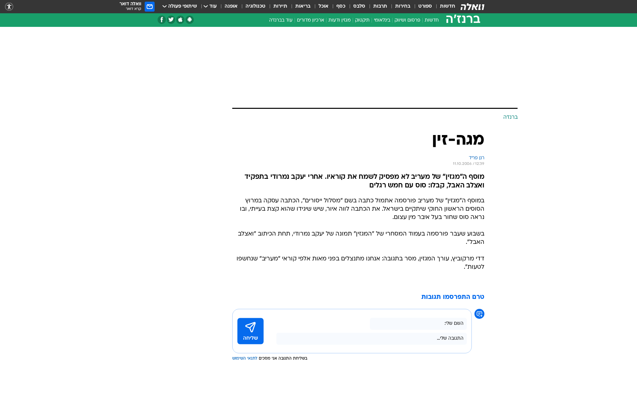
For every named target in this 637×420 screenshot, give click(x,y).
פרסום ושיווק (407, 20)
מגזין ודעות (339, 20)
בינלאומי (382, 20)
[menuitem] (443, 6)
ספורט (425, 6)
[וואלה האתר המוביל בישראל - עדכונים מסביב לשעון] (472, 6)
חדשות (447, 6)
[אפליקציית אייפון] (180, 20)
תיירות (280, 6)
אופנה (231, 6)
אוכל (323, 6)
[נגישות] (9, 7)
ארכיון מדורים (310, 20)
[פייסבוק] (162, 20)
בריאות (303, 6)
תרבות (380, 6)
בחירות (402, 6)
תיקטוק (362, 20)
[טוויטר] (171, 20)
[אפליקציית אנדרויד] (189, 20)
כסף (340, 6)
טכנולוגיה (255, 6)
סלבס (359, 6)
